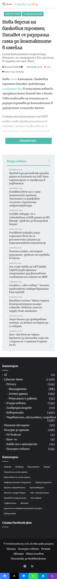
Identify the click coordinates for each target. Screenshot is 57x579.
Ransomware (34, 467)
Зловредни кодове (32, 14)
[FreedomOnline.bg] (26, 4)
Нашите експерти (16, 425)
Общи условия (35, 553)
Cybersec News (12, 14)
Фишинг (24, 503)
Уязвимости (10, 503)
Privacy (11, 384)
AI (5, 374)
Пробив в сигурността (15, 498)
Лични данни (18, 393)
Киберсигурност (43, 482)
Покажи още (28, 140)
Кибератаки (15, 412)
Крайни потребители (14, 487)
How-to (11, 439)
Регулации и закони (23, 398)
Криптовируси (37, 487)
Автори (19, 553)
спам (13, 79)
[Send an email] (22, 67)
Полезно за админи (16, 430)
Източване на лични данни (17, 477)
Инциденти (18, 389)
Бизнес (47, 467)
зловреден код (12, 88)
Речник (45, 548)
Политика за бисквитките (28, 558)
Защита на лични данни (15, 472)
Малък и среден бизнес (15, 493)
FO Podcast (13, 434)
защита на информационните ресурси (23, 508)
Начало (11, 548)
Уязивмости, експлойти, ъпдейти (31, 417)
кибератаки (10, 513)
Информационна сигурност (17, 482)
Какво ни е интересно (21, 444)
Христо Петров (12, 67)
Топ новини (36, 498)
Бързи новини (16, 403)
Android (7, 467)
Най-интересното (39, 493)
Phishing (19, 467)
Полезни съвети (18, 449)
